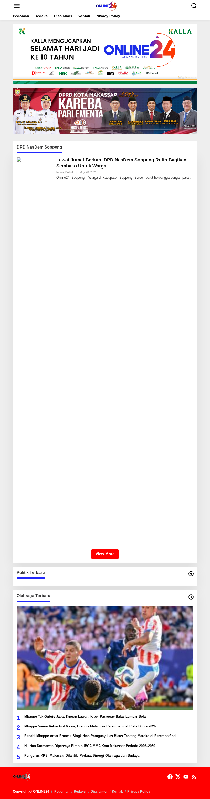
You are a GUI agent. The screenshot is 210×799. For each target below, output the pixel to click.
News (60, 172)
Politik (69, 172)
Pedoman (61, 791)
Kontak (117, 791)
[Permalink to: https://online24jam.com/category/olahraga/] (191, 597)
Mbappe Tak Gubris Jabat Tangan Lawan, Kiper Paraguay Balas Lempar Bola (85, 716)
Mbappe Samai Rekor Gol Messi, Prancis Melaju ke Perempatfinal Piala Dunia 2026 (90, 726)
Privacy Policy (138, 791)
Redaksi (80, 791)
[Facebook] (170, 776)
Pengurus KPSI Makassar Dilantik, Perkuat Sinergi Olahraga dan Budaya (81, 756)
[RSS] (194, 776)
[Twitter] (178, 776)
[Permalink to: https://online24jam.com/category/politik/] (191, 574)
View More (105, 554)
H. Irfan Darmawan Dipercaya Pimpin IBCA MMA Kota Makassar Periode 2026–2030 (89, 746)
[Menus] (17, 6)
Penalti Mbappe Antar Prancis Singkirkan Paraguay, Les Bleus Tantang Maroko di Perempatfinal (100, 736)
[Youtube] (186, 776)
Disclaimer (99, 791)
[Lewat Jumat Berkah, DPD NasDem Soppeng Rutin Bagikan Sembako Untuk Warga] (191, 178)
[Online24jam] (106, 6)
